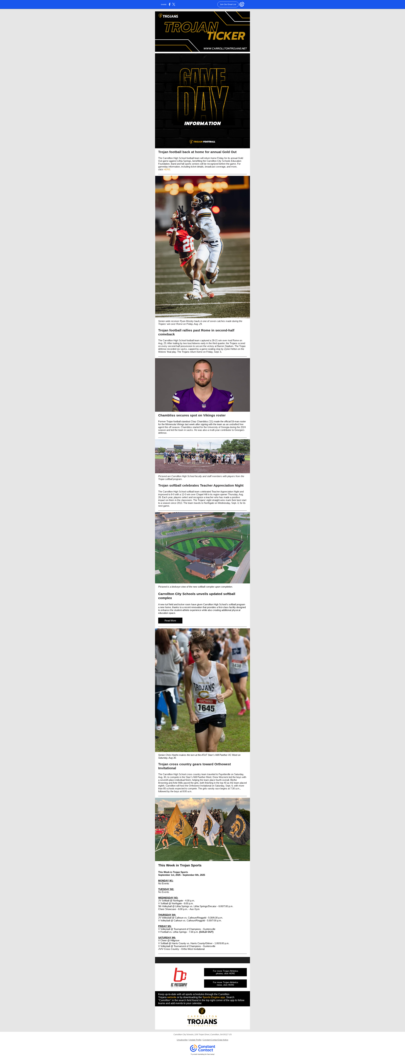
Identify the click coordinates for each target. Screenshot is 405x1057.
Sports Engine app (213, 997)
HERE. (167, 169)
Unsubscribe (182, 1040)
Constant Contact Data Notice (215, 1040)
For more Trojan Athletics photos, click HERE (225, 972)
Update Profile (195, 1040)
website (171, 997)
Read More (170, 620)
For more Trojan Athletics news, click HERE (225, 983)
